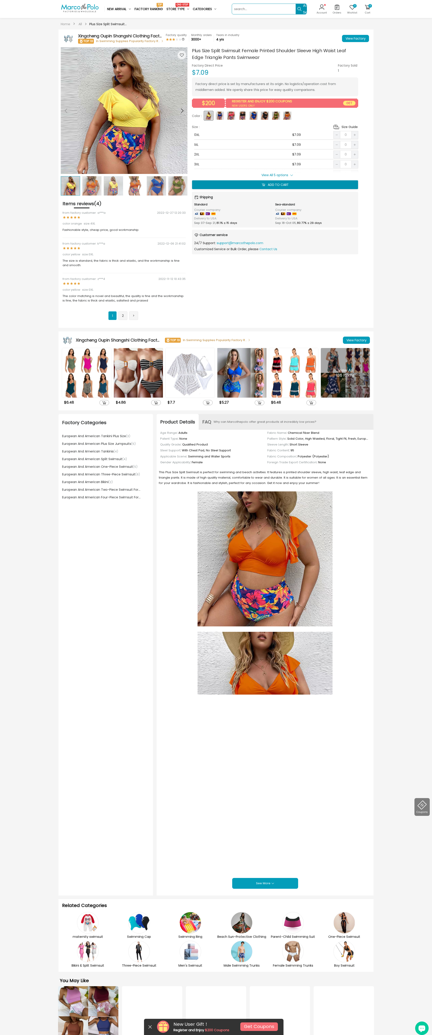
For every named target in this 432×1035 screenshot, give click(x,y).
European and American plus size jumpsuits (99, 443)
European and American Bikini (87, 482)
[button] (181, 111)
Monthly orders (201, 35)
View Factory (356, 38)
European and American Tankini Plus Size (96, 436)
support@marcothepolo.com (240, 243)
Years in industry (227, 35)
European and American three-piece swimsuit (101, 474)
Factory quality (176, 35)
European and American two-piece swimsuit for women (101, 489)
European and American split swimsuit (94, 459)
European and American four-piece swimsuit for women (101, 497)
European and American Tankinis (90, 451)
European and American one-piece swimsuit (99, 466)
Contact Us (268, 249)
